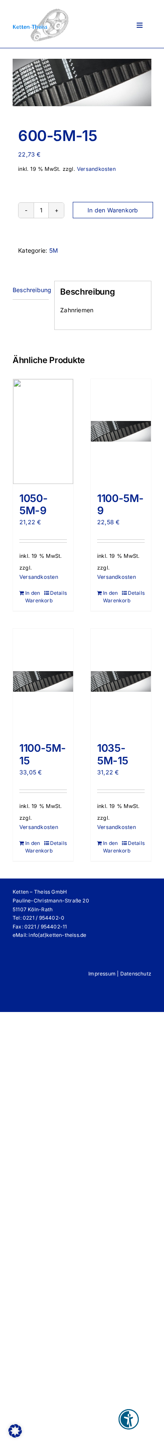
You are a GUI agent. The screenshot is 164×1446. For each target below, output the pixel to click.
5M (53, 250)
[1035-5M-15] (121, 681)
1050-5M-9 (33, 504)
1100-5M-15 (42, 754)
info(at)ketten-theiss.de (57, 935)
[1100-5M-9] (121, 431)
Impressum (102, 973)
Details (58, 593)
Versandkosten (96, 169)
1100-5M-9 (120, 504)
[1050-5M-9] (43, 431)
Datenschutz (135, 973)
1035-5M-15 (112, 754)
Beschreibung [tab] (31, 289)
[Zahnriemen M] (82, 82)
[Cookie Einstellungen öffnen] (15, 1435)
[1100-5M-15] (43, 681)
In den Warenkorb (112, 210)
